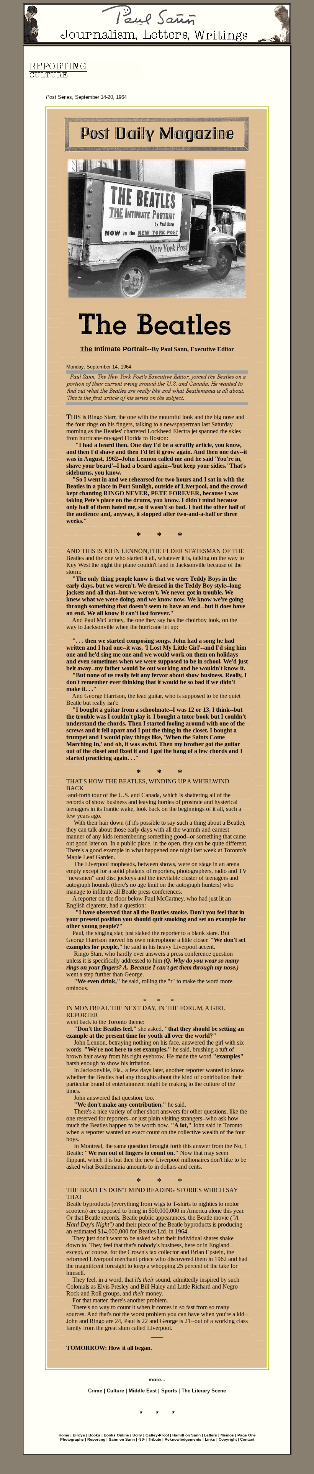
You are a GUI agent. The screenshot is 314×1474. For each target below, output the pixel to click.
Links (210, 1439)
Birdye (79, 1435)
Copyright (228, 1439)
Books (94, 1435)
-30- (141, 1439)
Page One (246, 1435)
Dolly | (139, 1435)
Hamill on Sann (186, 1435)
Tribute (155, 1439)
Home (64, 1435)
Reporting (96, 1439)
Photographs (72, 1439)
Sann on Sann (122, 1439)
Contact (247, 1439)
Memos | (229, 1435)
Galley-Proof (157, 1435)
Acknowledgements (183, 1439)
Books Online (116, 1435)
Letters (210, 1435)
